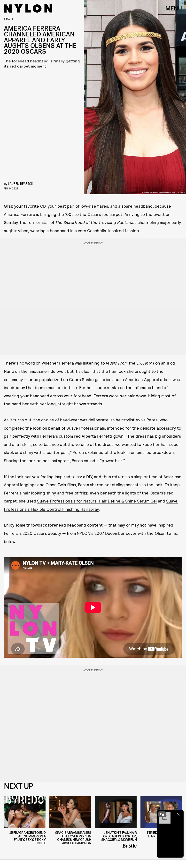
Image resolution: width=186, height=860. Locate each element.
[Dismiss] (178, 814)
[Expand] (162, 814)
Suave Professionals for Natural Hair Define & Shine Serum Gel (97, 500)
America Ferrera (19, 214)
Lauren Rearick (20, 183)
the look (28, 460)
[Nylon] (28, 8)
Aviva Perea (147, 419)
